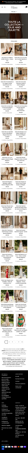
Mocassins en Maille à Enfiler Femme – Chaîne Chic (7, 59)
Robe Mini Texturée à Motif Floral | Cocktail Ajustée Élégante (7, 232)
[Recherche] (4, 7)
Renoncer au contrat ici (7, 428)
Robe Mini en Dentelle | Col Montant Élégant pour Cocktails (7, 107)
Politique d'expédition (5, 406)
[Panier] (25, 7)
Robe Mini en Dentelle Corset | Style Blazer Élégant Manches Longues (7, 134)
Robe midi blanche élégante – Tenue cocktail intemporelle (20, 282)
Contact (17, 381)
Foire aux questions (20, 383)
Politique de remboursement (6, 410)
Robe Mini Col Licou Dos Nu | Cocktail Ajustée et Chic (21, 59)
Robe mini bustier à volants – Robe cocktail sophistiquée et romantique (7, 257)
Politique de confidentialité (5, 422)
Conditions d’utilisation (5, 418)
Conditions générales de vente (7, 414)
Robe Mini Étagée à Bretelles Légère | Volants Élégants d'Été (7, 183)
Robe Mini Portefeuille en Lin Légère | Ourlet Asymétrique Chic (7, 83)
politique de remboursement (15, 366)
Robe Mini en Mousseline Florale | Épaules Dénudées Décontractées (21, 108)
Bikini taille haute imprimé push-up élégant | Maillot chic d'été (20, 330)
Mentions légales (6, 425)
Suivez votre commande (18, 387)
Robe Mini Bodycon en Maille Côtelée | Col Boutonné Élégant (21, 133)
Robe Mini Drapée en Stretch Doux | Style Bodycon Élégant (21, 183)
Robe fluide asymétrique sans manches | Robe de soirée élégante (7, 306)
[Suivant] (22, 342)
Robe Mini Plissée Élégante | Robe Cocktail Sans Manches (21, 159)
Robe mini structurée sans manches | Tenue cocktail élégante (20, 306)
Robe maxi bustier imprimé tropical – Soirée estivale (21, 232)
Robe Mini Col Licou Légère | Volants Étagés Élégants (7, 159)
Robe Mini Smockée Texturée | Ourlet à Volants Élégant (21, 83)
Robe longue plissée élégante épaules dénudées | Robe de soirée (7, 331)
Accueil (17, 376)
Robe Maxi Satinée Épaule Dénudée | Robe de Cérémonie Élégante (21, 207)
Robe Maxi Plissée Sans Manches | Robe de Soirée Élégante (7, 207)
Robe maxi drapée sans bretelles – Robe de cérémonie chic (7, 282)
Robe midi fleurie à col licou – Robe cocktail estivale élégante (20, 256)
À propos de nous (19, 378)
